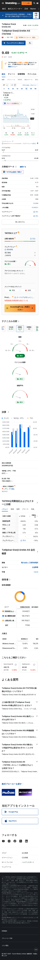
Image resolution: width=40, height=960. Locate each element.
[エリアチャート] (7, 85)
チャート (11, 74)
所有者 (20, 79)
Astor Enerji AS (8, 664)
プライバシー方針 (7, 938)
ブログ (4, 853)
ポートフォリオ (7, 862)
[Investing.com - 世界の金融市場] (13, 3)
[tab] (11, 328)
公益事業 (35, 567)
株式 (4, 9)
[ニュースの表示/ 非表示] (15, 85)
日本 (26, 9)
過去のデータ (28, 79)
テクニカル (32, 74)
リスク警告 (5, 945)
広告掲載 (25, 857)
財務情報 (21, 74)
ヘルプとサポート (28, 862)
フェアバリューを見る (29, 143)
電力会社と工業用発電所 (29, 563)
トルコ (36, 572)
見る (24, 540)
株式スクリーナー (15, 9)
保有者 (5, 579)
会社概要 (25, 853)
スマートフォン (7, 857)
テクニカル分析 (9, 321)
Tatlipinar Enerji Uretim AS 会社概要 (18, 551)
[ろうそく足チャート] (4, 85)
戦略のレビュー (12, 66)
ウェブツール (6, 867)
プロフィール (11, 79)
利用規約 (4, 931)
